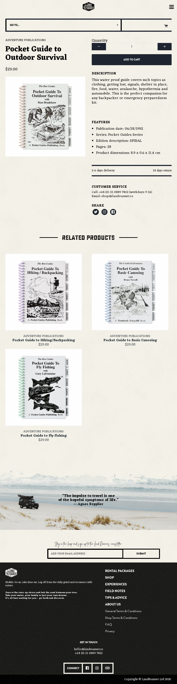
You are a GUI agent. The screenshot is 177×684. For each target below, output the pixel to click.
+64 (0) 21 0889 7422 (113, 192)
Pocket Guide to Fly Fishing (44, 436)
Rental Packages (119, 571)
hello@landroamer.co (88, 649)
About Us (113, 604)
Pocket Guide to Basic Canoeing (130, 340)
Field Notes (115, 591)
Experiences (116, 584)
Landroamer (88, 7)
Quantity (99, 40)
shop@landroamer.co (117, 196)
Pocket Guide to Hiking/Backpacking (43, 340)
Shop (109, 577)
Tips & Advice (116, 597)
